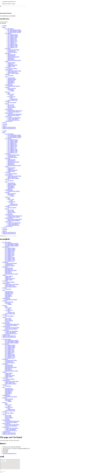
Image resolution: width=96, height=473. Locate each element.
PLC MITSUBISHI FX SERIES (14, 31)
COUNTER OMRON (12, 68)
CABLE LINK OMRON (13, 118)
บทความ (5, 122)
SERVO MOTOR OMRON (14, 115)
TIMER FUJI (10, 63)
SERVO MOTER (9, 113)
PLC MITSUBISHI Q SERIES (14, 32)
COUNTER (7, 67)
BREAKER (7, 53)
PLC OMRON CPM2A (13, 35)
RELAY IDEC (11, 104)
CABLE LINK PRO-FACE (14, 120)
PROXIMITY (11, 89)
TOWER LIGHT (8, 121)
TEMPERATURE (9, 84)
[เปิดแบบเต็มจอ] (1, 471)
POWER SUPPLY (9, 109)
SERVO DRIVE (8, 69)
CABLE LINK (8, 116)
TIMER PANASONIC (12, 65)
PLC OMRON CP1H (12, 40)
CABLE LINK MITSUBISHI (14, 117)
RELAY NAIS (11, 106)
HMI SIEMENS (11, 82)
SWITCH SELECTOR (13, 100)
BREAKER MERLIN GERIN (14, 60)
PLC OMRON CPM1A (13, 34)
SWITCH (7, 92)
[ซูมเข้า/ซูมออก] (0, 471)
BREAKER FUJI (11, 55)
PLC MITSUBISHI (9, 28)
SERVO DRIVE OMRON (13, 73)
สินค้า (4, 27)
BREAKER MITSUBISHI (13, 56)
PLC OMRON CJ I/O (12, 47)
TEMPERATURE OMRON (14, 86)
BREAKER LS (11, 59)
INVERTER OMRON (12, 52)
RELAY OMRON (12, 107)
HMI (6, 76)
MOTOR (7, 74)
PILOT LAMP (11, 94)
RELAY (7, 103)
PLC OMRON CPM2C (13, 37)
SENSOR (7, 87)
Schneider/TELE (13, 99)
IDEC (11, 95)
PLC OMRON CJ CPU (13, 46)
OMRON (12, 90)
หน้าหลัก (5, 25)
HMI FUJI (10, 83)
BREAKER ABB (11, 54)
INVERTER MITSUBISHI (13, 49)
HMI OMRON (11, 81)
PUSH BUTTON (11, 96)
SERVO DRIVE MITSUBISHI (14, 70)
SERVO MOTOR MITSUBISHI (15, 114)
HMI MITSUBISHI (12, 79)
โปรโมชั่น (5, 124)
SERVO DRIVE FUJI (12, 72)
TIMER (6, 61)
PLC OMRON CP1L (12, 38)
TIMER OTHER (11, 66)
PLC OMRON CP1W (12, 41)
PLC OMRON (8, 33)
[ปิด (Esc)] (4, 471)
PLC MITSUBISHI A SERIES (14, 29)
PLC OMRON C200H (12, 45)
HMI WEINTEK (11, 77)
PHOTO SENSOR (12, 88)
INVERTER (7, 48)
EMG (9, 93)
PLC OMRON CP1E (12, 39)
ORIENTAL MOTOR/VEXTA (9, 127)
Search (1, 235)
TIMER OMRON (11, 62)
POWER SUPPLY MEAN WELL (15, 110)
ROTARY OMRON (12, 102)
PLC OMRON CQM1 (12, 44)
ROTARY (7, 101)
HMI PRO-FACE (11, 80)
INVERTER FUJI (11, 51)
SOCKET (10, 108)
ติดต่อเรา (5, 125)
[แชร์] (3, 471)
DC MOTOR (10, 75)
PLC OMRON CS (12, 42)
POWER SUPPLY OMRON (14, 111)
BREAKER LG (11, 58)
